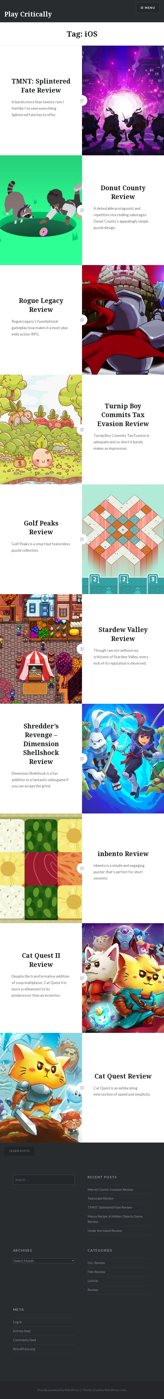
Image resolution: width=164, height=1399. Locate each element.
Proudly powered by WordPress (58, 1390)
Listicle (93, 1281)
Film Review (96, 1272)
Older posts (19, 1151)
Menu (150, 7)
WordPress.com (115, 1390)
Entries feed (21, 1331)
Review (93, 1290)
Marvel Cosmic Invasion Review (110, 1189)
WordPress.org (24, 1349)
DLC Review (96, 1263)
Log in (17, 1322)
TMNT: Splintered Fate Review (110, 1207)
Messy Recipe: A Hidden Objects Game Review (115, 1219)
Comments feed (24, 1340)
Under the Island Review (105, 1231)
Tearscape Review (101, 1198)
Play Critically (28, 14)
